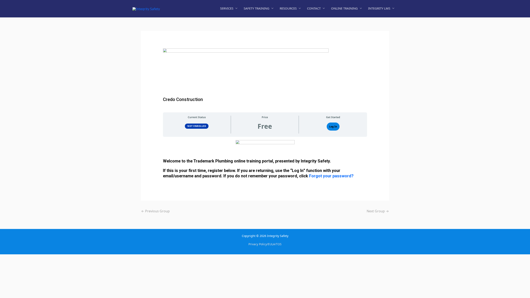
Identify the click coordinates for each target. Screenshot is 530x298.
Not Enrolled (196, 125)
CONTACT (314, 8)
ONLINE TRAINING (344, 8)
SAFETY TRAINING (256, 8)
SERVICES (226, 8)
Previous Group (155, 211)
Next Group (378, 211)
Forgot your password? (331, 175)
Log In (333, 126)
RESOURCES (288, 8)
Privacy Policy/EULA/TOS (265, 244)
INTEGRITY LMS (379, 8)
